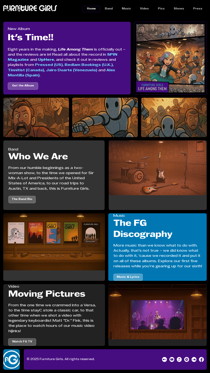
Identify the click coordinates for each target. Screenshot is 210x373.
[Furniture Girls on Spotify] (186, 359)
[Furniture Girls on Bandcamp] (164, 359)
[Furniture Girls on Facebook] (201, 359)
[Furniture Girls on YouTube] (171, 359)
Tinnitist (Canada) (26, 70)
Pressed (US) (49, 65)
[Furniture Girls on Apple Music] (179, 359)
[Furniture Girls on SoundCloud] (194, 359)
